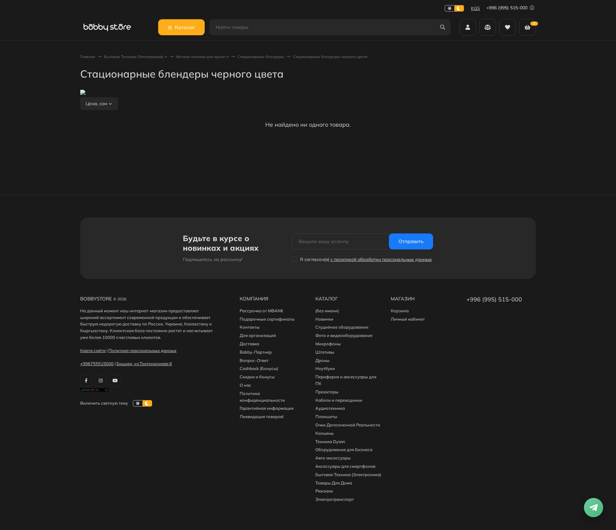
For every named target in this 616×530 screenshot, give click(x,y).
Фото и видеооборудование (343, 335)
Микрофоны (328, 343)
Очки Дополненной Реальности (347, 424)
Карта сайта (93, 350)
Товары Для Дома (333, 482)
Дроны (322, 360)
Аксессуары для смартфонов (345, 466)
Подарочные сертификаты (267, 319)
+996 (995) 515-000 (507, 8)
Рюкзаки (324, 490)
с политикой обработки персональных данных (381, 259)
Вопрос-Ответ (254, 360)
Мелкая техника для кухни (200, 56)
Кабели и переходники (338, 400)
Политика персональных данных (142, 350)
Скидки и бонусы (257, 376)
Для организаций (258, 335)
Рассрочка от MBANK (261, 310)
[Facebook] (86, 381)
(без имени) (327, 310)
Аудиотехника (330, 408)
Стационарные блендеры (260, 56)
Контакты (250, 327)
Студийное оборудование (341, 327)
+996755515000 (97, 363)
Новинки (324, 319)
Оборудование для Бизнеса (343, 449)
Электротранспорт (334, 499)
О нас (245, 385)
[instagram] (101, 381)
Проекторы (326, 391)
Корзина (400, 310)
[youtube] (115, 381)
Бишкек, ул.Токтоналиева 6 (144, 363)
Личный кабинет (408, 319)
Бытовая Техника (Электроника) (133, 56)
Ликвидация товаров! (262, 416)
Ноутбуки (325, 368)
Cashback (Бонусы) (259, 368)
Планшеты (326, 416)
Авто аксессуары (333, 457)
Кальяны (324, 433)
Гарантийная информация (267, 408)
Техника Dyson (330, 441)
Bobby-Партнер (256, 352)
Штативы (324, 352)
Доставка (249, 343)
